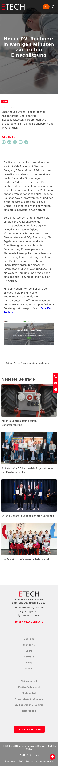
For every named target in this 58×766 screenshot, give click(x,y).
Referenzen (29, 710)
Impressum (10, 761)
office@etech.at (31, 611)
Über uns (29, 638)
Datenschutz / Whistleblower (39, 761)
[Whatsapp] (15, 142)
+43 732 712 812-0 (31, 615)
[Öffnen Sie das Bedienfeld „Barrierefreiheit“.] (52, 757)
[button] (38, 7)
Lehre (29, 650)
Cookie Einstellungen (29, 755)
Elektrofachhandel (29, 687)
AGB (21, 761)
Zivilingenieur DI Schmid (29, 704)
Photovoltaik (29, 693)
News (29, 662)
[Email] (21, 142)
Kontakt (29, 668)
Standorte (29, 644)
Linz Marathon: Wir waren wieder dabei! (25, 559)
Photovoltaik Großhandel (29, 699)
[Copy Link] (26, 142)
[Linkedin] (9, 142)
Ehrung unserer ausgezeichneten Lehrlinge (27, 515)
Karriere (29, 656)
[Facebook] (4, 142)
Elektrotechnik (29, 681)
